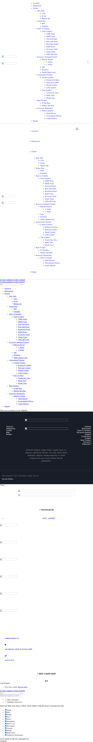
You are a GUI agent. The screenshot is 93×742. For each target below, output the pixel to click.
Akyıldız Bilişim (7, 479)
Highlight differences (14, 702)
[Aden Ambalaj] (12, 280)
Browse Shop (22, 687)
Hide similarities (13, 700)
